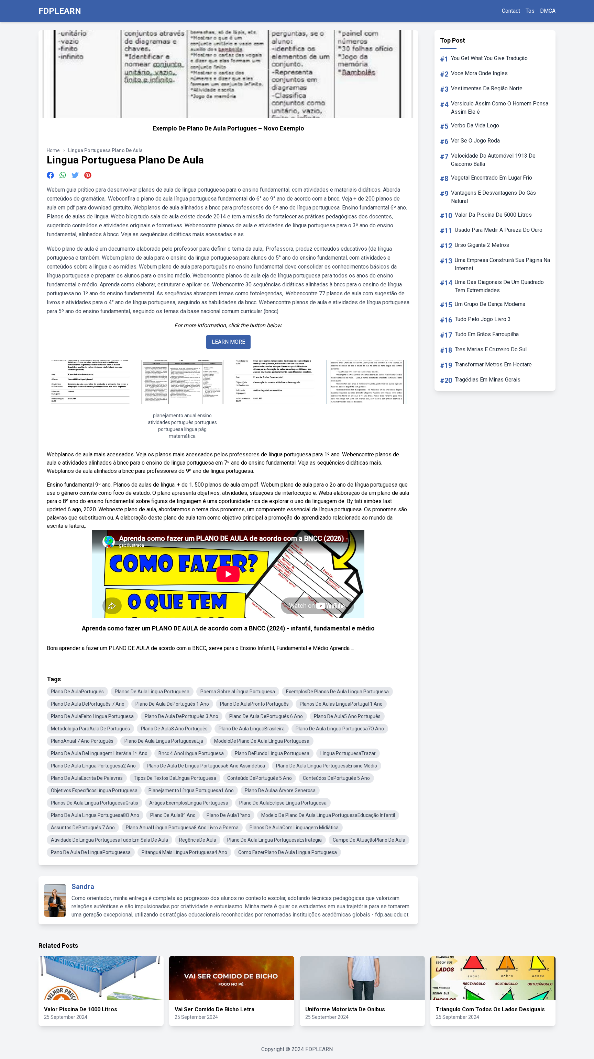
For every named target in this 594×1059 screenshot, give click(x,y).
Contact (511, 11)
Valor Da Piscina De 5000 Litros (493, 215)
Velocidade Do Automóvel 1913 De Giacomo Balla (493, 159)
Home (53, 150)
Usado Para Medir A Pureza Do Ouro (498, 230)
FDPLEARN (59, 11)
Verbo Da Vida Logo (475, 125)
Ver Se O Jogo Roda (475, 140)
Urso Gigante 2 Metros (482, 245)
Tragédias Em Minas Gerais (487, 379)
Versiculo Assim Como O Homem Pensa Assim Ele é (499, 107)
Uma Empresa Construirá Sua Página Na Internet (502, 264)
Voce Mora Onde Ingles (479, 73)
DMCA (548, 11)
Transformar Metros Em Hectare (493, 364)
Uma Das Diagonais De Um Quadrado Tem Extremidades (499, 286)
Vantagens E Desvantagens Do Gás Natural (493, 197)
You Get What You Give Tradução (489, 58)
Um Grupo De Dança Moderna (490, 304)
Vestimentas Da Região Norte (486, 88)
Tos (530, 11)
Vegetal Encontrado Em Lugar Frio (491, 177)
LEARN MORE (228, 342)
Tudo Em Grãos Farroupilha (487, 334)
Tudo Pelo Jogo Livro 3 (483, 319)
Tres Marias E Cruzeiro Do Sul (491, 349)
